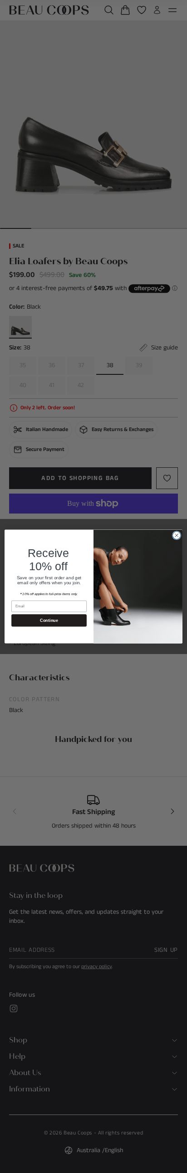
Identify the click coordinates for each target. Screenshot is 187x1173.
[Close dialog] (176, 535)
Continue (49, 620)
